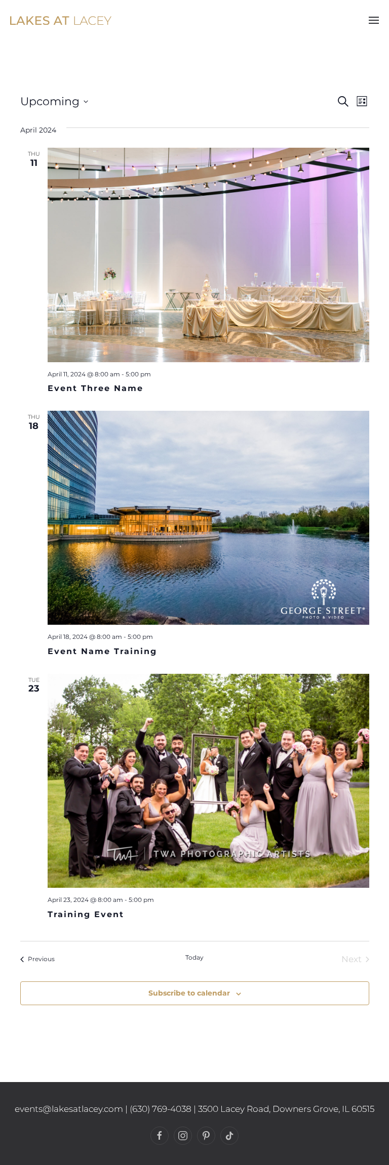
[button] (374, 20)
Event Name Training (102, 651)
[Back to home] (60, 20)
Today (194, 957)
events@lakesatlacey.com (69, 1109)
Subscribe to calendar (189, 993)
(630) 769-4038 (160, 1109)
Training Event (86, 914)
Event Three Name (95, 388)
